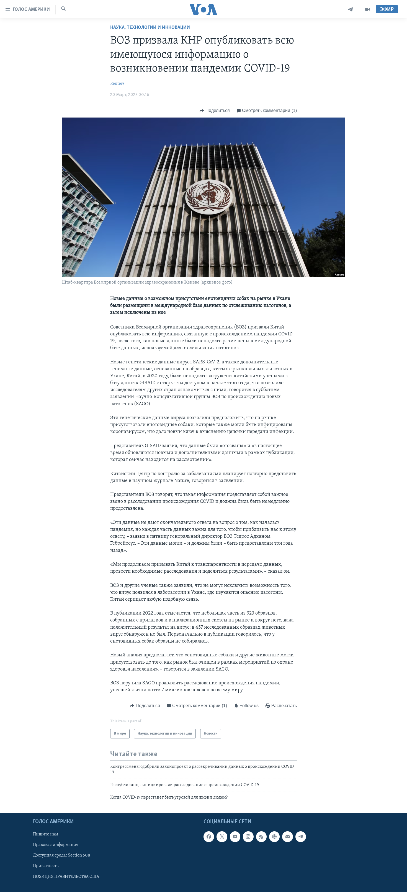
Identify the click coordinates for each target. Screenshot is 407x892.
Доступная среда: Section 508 (61, 855)
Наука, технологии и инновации (150, 27)
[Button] (215, 110)
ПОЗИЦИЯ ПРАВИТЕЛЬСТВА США (66, 877)
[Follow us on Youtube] (235, 837)
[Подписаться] (287, 837)
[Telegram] (350, 9)
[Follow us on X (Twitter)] (222, 837)
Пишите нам (45, 834)
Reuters (117, 83)
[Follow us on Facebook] (209, 837)
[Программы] (367, 9)
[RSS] (261, 837)
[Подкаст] (274, 837)
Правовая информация (55, 845)
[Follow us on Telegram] (300, 837)
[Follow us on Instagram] (248, 837)
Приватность (45, 866)
